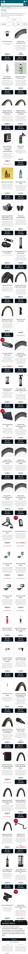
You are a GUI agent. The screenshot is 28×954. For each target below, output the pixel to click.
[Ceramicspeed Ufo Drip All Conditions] (7, 861)
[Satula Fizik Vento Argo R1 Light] (21, 721)
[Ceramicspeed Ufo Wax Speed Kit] (7, 380)
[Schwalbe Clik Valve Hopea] (7, 685)
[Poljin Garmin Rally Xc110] (21, 555)
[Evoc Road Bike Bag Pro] (7, 416)
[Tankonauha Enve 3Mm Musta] (21, 311)
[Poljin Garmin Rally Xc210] (7, 555)
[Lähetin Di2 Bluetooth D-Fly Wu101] (7, 243)
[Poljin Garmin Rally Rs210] (21, 587)
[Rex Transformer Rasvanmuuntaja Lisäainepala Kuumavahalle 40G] (7, 138)
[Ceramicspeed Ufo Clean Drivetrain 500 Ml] (21, 380)
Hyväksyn (14, 939)
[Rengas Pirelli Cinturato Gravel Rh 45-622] (7, 487)
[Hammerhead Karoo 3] (21, 523)
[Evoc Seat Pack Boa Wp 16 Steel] (7, 345)
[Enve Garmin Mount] (7, 33)
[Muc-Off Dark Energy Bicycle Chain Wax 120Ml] (21, 620)
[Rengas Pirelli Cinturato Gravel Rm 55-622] (21, 345)
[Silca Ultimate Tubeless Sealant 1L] (7, 68)
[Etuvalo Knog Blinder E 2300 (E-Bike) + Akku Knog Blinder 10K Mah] (7, 207)
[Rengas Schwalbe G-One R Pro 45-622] (7, 826)
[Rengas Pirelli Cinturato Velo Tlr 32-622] (21, 897)
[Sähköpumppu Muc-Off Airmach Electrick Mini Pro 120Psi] (7, 756)
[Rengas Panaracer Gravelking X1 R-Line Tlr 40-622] (21, 102)
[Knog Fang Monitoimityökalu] (21, 207)
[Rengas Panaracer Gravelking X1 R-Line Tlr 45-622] (7, 102)
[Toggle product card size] (25, 24)
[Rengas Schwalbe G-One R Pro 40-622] (21, 792)
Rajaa (18, 24)
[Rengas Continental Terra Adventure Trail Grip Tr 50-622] (7, 721)
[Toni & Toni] (4, 1)
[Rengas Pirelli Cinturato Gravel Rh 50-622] (21, 452)
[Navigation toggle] (2, 2)
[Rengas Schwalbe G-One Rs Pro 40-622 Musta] (21, 756)
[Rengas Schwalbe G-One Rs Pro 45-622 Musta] (7, 792)
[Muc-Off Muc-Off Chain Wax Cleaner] (7, 620)
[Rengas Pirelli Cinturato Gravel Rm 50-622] (21, 416)
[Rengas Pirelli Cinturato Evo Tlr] (21, 33)
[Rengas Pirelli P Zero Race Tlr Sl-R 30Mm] (21, 277)
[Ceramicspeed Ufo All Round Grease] (21, 243)
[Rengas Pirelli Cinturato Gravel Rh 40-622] (21, 487)
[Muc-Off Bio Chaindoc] (21, 138)
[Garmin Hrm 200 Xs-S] (7, 897)
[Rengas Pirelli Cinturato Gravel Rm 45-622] (7, 452)
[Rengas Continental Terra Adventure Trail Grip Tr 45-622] (21, 685)
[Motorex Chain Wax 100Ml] (21, 173)
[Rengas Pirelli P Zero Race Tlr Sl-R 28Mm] (7, 311)
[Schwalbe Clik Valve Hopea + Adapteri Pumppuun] (7, 649)
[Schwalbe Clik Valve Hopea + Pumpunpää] (21, 649)
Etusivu (3, 8)
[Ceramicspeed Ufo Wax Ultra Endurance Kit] (21, 861)
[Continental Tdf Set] (7, 277)
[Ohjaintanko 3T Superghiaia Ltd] (21, 826)
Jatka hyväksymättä (14, 942)
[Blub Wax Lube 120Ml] (7, 173)
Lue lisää (14, 19)
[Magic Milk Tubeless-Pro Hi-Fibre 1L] (21, 68)
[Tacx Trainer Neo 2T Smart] (7, 523)
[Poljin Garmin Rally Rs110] (7, 587)
